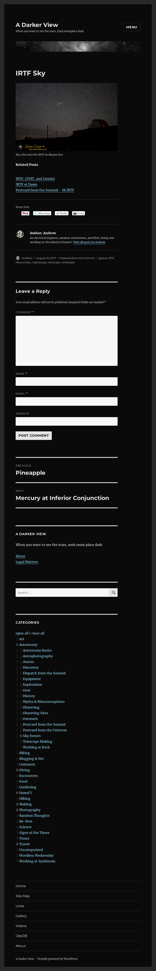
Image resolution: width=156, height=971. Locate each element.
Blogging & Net (31, 759)
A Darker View (37, 24)
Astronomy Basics (37, 650)
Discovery (31, 667)
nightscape (39, 262)
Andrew (27, 258)
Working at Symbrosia (37, 861)
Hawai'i (25, 793)
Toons (24, 838)
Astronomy (28, 645)
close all (37, 633)
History (29, 696)
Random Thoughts (34, 816)
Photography (29, 810)
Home (21, 886)
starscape (54, 262)
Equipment (32, 679)
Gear (26, 690)
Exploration (32, 684)
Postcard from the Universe (45, 730)
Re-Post (25, 821)
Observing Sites (35, 713)
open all (22, 633)
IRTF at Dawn (26, 184)
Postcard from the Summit (77, 258)
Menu (131, 27)
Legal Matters (27, 562)
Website (22, 413)
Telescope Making (37, 741)
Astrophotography (38, 656)
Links (20, 906)
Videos (21, 926)
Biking (24, 753)
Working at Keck (36, 747)
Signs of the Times (34, 833)
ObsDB (21, 936)
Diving (24, 770)
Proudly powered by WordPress (58, 959)
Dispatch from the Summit (44, 673)
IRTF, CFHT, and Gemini (35, 179)
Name (21, 373)
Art (21, 639)
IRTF (111, 258)
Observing (31, 707)
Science (25, 827)
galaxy (103, 258)
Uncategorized (31, 850)
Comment (25, 312)
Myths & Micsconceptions (44, 702)
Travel (24, 844)
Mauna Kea (23, 262)
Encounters (28, 776)
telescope (68, 262)
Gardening (27, 787)
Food (23, 781)
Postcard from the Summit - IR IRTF (45, 190)
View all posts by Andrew (89, 242)
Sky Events (32, 736)
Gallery (21, 916)
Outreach (30, 719)
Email (22, 393)
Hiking (24, 798)
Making (25, 804)
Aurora (28, 662)
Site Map (23, 896)
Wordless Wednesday (36, 855)
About (20, 556)
